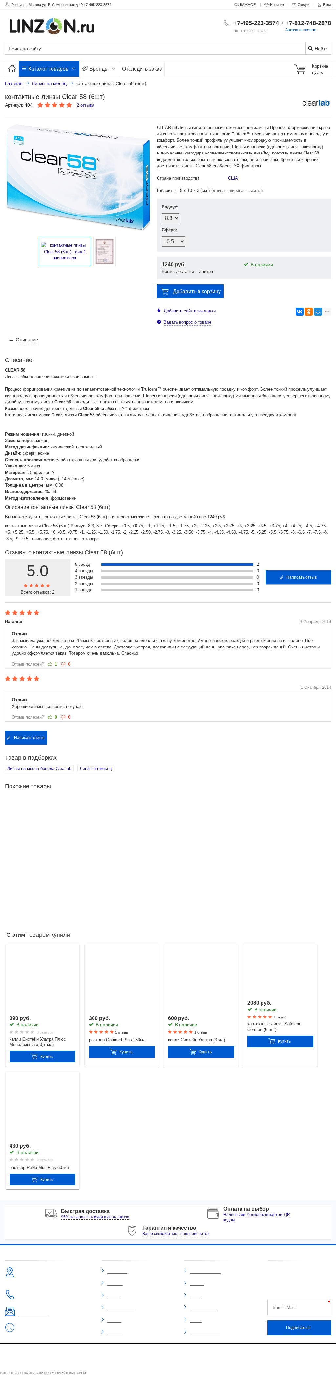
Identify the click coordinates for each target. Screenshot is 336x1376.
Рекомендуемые (204, 1308)
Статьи (196, 1320)
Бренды (99, 69)
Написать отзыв (301, 577)
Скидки (196, 1296)
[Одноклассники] (309, 312)
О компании (117, 1271)
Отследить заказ (142, 69)
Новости (114, 1320)
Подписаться (298, 1327)
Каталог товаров (48, 69)
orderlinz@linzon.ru (34, 1315)
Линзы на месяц (96, 768)
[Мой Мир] (318, 312)
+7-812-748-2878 (308, 23)
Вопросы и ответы (205, 1332)
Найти (320, 48)
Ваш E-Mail (284, 1307)
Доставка (115, 1283)
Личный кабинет (120, 1308)
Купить (46, 1056)
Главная (14, 83)
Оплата (113, 1296)
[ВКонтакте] (300, 312)
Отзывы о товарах (205, 1271)
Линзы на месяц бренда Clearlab (39, 768)
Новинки (197, 1283)
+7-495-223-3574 (256, 23)
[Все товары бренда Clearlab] (316, 103)
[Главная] (11, 69)
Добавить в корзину (197, 291)
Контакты (115, 1332)
